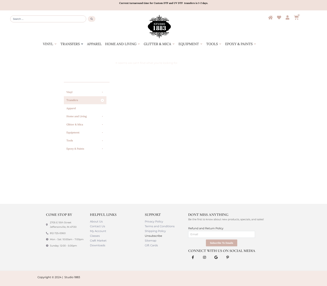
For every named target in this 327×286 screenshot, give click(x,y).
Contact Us (97, 226)
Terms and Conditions (160, 226)
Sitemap (150, 240)
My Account (98, 231)
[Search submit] (91, 19)
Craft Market (98, 240)
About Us (96, 221)
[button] (50, 44)
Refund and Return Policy (205, 228)
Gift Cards (151, 245)
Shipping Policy (155, 231)
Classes (95, 235)
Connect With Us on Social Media (221, 251)
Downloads (97, 245)
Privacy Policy (154, 221)
